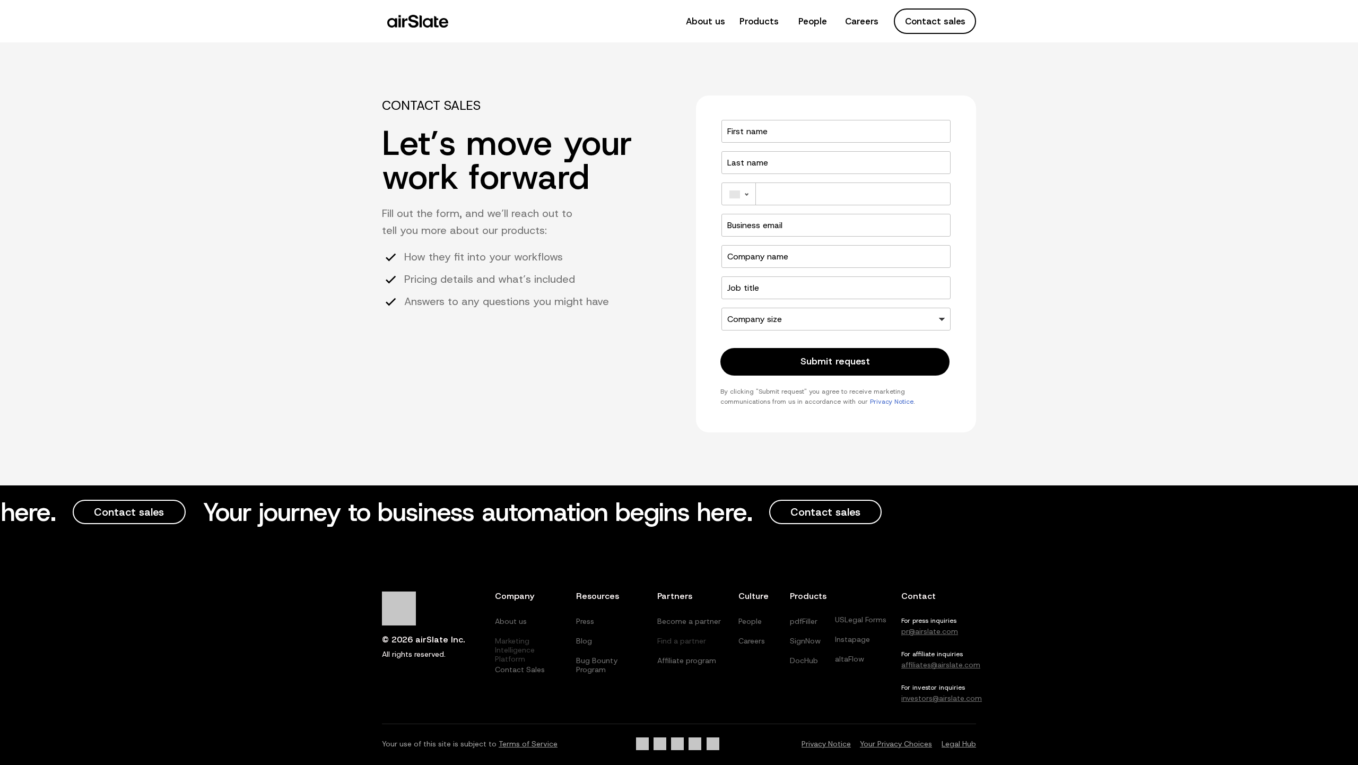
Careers (861, 21)
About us (705, 21)
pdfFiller (803, 621)
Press (585, 621)
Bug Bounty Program (596, 665)
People (812, 21)
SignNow (805, 641)
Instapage (852, 639)
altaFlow (849, 659)
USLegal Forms (860, 619)
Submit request (835, 361)
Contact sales (935, 21)
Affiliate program (686, 660)
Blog (584, 641)
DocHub (804, 660)
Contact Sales (520, 669)
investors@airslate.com (941, 698)
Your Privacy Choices (896, 744)
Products (759, 21)
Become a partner (689, 621)
